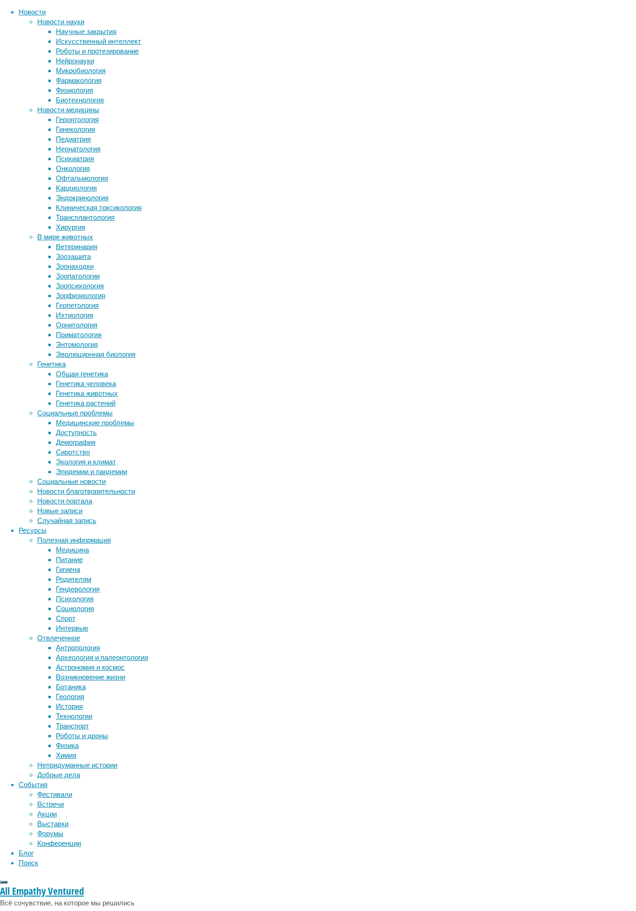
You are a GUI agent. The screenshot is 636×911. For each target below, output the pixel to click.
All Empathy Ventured (42, 890)
